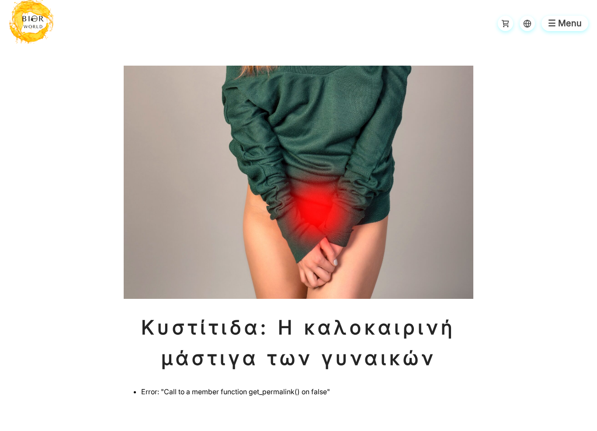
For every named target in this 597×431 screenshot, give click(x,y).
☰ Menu (565, 23)
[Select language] (527, 23)
